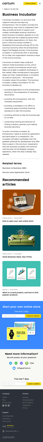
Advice (5, 289)
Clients (4, 397)
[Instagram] (3, 405)
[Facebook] (6, 405)
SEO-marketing (27, 402)
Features (25, 397)
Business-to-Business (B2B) (14, 168)
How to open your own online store (18, 221)
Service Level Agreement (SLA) (16, 172)
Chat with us (6, 418)
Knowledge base (7, 416)
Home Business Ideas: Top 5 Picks (17, 257)
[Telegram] (10, 363)
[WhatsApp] (16, 363)
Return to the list (11, 9)
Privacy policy (6, 402)
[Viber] (21, 363)
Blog (4, 400)
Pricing (24, 408)
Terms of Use (6, 421)
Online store (7, 218)
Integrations (26, 405)
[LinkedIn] (9, 405)
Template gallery (28, 400)
